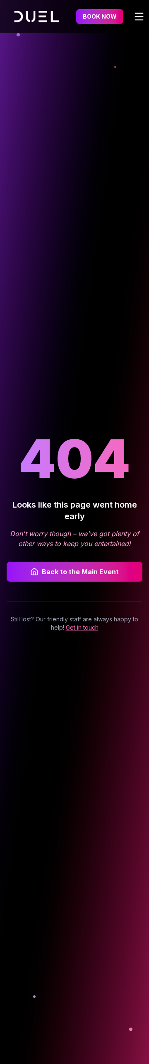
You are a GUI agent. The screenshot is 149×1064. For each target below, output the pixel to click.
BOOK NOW (100, 16)
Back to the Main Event (80, 572)
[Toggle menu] (139, 16)
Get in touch (82, 627)
